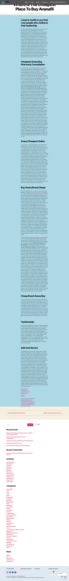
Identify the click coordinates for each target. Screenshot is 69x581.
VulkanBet (8, 542)
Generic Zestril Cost (39, 192)
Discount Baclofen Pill (25, 391)
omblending (31, 13)
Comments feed (10, 559)
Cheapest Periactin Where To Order (37, 237)
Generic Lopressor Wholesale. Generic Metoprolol (18, 445)
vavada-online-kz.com (11, 541)
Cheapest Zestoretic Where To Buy (28, 398)
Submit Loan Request (53, 568)
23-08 (7, 494)
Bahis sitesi (9, 500)
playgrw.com (9, 531)
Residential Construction (26, 568)
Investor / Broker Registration (57, 2)
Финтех (8, 547)
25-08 (7, 495)
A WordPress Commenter (12, 453)
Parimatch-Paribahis (11, 526)
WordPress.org (9, 561)
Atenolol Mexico (24, 390)
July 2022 (8, 465)
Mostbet (8, 520)
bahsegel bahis (10, 502)
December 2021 (10, 475)
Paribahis (8, 524)
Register (8, 555)
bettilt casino (9, 505)
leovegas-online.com (11, 515)
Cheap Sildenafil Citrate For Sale (14, 443)
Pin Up (7, 528)
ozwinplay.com (9, 523)
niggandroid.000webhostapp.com (27, 401)
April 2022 (8, 470)
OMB (11, 576)
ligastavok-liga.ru (10, 518)
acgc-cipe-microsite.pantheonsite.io (28, 403)
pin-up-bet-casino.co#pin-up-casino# (15, 529)
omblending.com (40, 72)
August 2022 (9, 463)
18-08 (7, 490)
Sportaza (8, 537)
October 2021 (9, 476)
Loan (32, 2)
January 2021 (9, 480)
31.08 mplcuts (9, 497)
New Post (8, 521)
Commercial (37, 568)
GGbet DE (8, 511)
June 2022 (8, 467)
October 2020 (9, 481)
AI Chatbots (9, 498)
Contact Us (45, 2)
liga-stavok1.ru (9, 516)
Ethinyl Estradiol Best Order (26, 400)
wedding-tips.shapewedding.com (27, 404)
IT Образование (10, 513)
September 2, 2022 (39, 13)
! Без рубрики (9, 489)
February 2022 (9, 473)
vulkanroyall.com (10, 544)
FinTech (8, 508)
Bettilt (7, 503)
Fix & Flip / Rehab (10, 568)
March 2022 (9, 472)
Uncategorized (9, 539)
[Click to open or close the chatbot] (65, 577)
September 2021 (10, 478)
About (26, 2)
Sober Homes (9, 534)
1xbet (7, 492)
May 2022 (8, 468)
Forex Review (9, 510)
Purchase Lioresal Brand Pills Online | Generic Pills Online (19, 440)
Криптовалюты (10, 545)
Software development (11, 536)
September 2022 (10, 462)
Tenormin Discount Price (26, 405)
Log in (7, 556)
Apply (37, 2)
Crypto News (9, 507)
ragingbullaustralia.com (12, 532)
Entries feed (9, 558)
